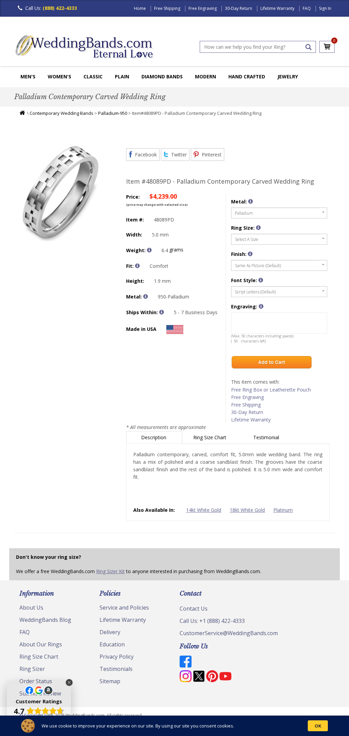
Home (140, 8)
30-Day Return (238, 8)
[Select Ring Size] (258, 227)
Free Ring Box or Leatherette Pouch (271, 389)
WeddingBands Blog (45, 620)
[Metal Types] (145, 296)
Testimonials (116, 669)
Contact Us (194, 608)
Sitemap (110, 681)
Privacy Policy (117, 656)
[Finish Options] (250, 253)
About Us (31, 607)
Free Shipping (167, 8)
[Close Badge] (69, 682)
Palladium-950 (112, 113)
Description (154, 437)
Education (112, 644)
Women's (59, 76)
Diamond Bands (162, 76)
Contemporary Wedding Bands (61, 113)
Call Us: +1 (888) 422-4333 (212, 621)
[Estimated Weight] (149, 250)
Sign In (325, 8)
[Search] (308, 47)
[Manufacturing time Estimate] (161, 312)
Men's (27, 76)
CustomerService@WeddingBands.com (229, 633)
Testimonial (266, 437)
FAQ (307, 8)
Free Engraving (202, 8)
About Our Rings (40, 644)
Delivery (110, 632)
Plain (122, 76)
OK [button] (318, 726)
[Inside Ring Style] (137, 265)
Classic (93, 76)
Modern (205, 76)
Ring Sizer (32, 669)
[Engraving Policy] (260, 280)
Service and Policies (124, 607)
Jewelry (287, 76)
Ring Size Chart (210, 437)
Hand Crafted (246, 76)
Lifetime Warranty (277, 8)
